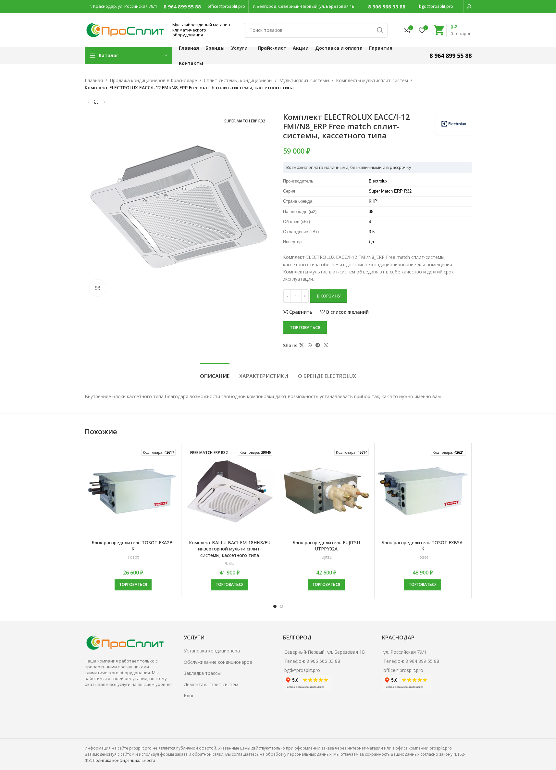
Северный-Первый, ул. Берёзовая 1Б (324, 652)
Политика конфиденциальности (124, 760)
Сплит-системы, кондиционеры (238, 80)
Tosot (133, 557)
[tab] (214, 373)
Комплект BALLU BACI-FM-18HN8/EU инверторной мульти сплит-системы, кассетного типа (229, 548)
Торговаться (305, 327)
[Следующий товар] (104, 102)
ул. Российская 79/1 (404, 652)
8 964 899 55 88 (182, 6)
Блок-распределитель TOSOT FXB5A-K (422, 545)
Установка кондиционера (212, 651)
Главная (94, 80)
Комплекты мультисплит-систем (372, 80)
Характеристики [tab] (263, 376)
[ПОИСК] (380, 30)
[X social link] (301, 345)
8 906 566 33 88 (386, 6)
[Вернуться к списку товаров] (96, 102)
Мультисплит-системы (304, 80)
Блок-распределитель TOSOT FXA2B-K (133, 545)
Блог (189, 695)
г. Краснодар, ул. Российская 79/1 (123, 6)
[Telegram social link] (318, 345)
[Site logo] (125, 29)
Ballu (229, 563)
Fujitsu (326, 557)
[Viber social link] (326, 345)
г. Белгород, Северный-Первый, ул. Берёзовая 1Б (303, 6)
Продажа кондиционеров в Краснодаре (153, 80)
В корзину (328, 296)
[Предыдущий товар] (89, 102)
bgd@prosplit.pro (436, 6)
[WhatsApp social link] (310, 345)
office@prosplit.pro (226, 6)
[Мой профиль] (469, 6)
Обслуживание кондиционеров (218, 662)
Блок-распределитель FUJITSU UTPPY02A (326, 545)
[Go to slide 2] (281, 606)
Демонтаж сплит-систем (211, 684)
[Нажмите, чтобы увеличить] (98, 288)
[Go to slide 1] (275, 606)
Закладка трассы (202, 673)
